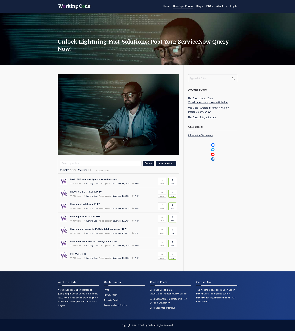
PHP (136, 184)
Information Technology (200, 135)
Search (148, 163)
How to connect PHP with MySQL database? (93, 241)
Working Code (146, 325)
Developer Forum (183, 6)
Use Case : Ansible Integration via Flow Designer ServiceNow (208, 109)
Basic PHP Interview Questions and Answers (94, 179)
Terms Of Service (112, 300)
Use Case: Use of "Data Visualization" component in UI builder (208, 100)
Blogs (199, 6)
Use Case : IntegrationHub (202, 117)
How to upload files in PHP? (85, 204)
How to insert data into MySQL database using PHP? (98, 229)
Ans (172, 182)
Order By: (68, 170)
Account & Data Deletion (116, 305)
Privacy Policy (110, 295)
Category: (85, 170)
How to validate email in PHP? (86, 192)
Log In (233, 6)
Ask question (166, 163)
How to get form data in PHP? (86, 216)
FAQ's (209, 6)
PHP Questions (78, 254)
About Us (221, 6)
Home (166, 6)
